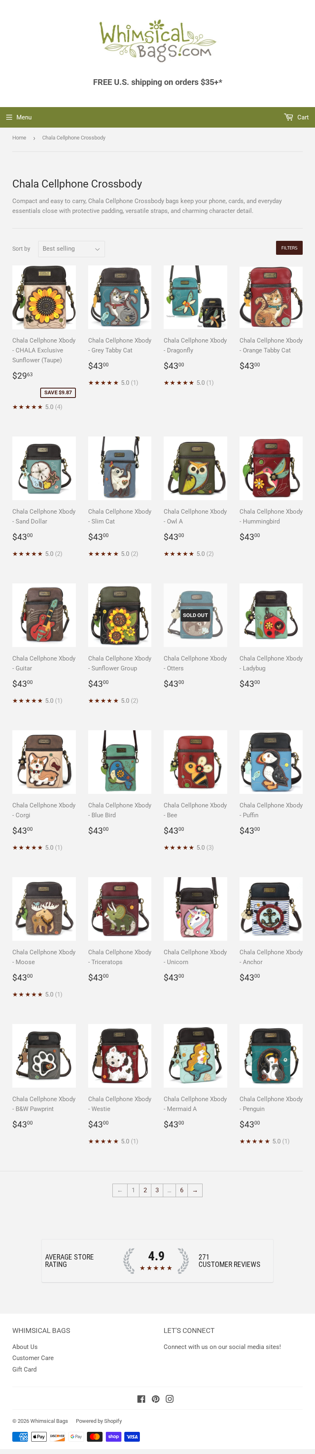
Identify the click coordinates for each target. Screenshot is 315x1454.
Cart (302, 117)
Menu (24, 117)
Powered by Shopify (99, 1421)
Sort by (21, 248)
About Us (25, 1347)
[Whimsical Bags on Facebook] (141, 1400)
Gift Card (24, 1369)
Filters (289, 248)
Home (19, 138)
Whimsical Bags (49, 1421)
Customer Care (33, 1358)
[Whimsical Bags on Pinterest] (155, 1400)
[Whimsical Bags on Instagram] (170, 1400)
